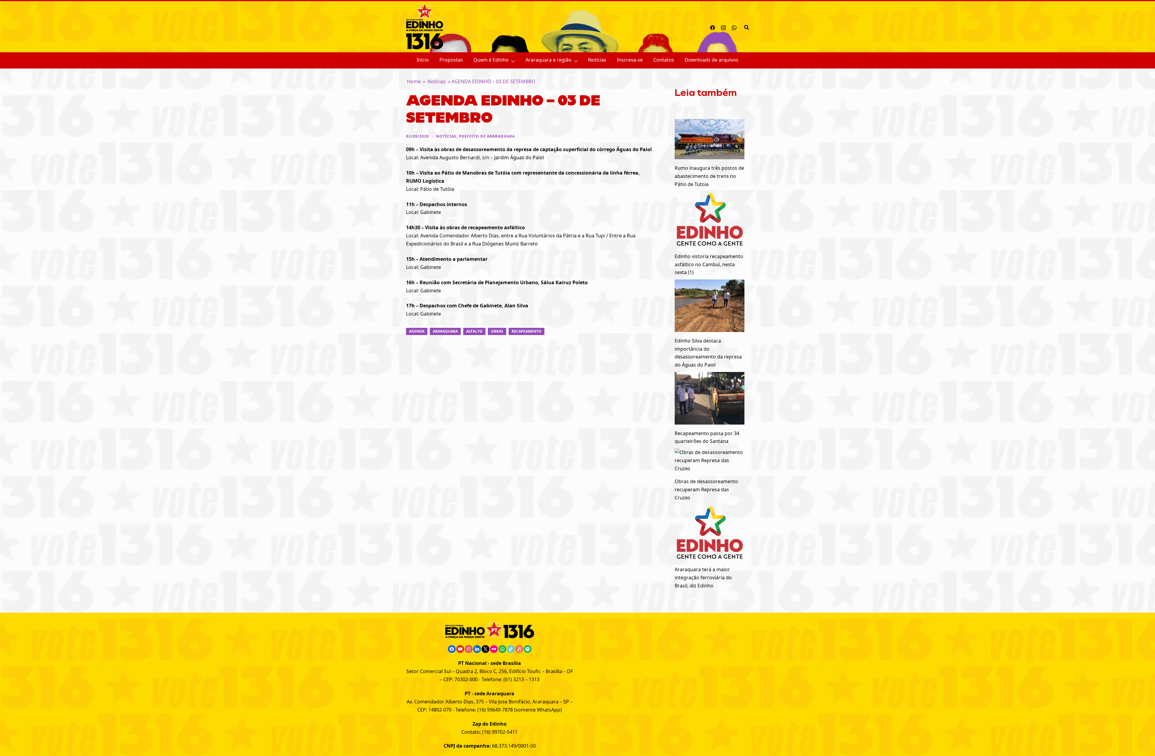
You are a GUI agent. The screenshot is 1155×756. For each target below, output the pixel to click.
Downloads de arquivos (711, 59)
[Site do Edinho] (424, 26)
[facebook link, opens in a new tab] (712, 26)
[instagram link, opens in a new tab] (723, 26)
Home (414, 81)
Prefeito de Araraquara (487, 136)
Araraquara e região (548, 59)
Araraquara (445, 331)
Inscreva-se (630, 59)
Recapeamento (526, 331)
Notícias (597, 59)
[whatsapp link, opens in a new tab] (734, 26)
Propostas (451, 59)
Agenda (416, 331)
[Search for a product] (746, 26)
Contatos (663, 59)
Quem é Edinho (491, 59)
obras (497, 331)
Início (423, 59)
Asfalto (474, 331)
